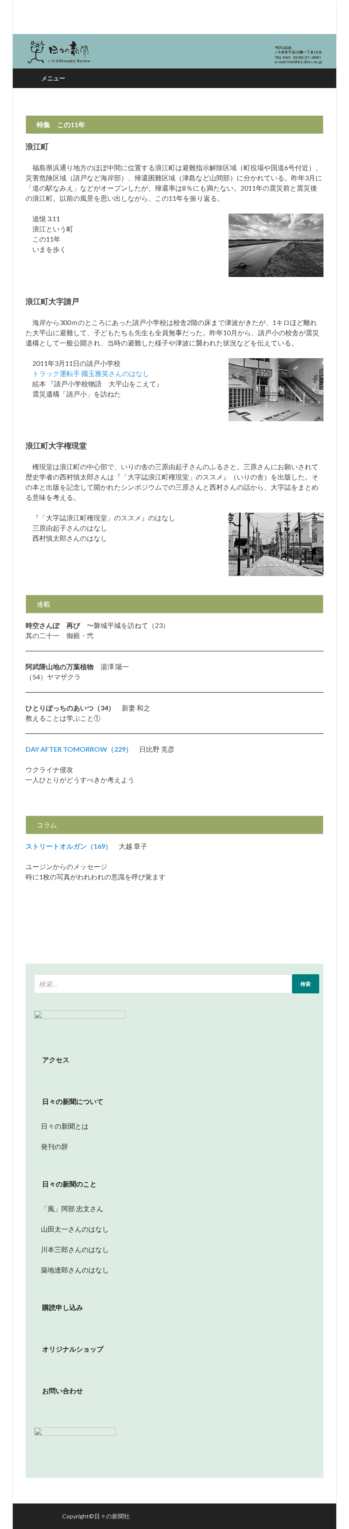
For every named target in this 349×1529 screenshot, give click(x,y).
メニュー (53, 78)
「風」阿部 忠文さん (68, 1208)
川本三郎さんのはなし (71, 1249)
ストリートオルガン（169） (69, 846)
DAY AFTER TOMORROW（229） (79, 749)
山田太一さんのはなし (71, 1229)
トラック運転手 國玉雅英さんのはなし (87, 373)
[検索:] (176, 983)
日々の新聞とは (61, 1126)
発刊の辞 (54, 1146)
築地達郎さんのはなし (71, 1270)
